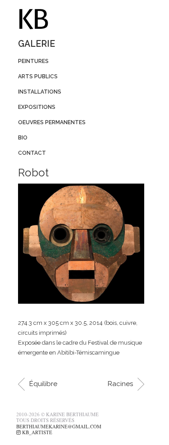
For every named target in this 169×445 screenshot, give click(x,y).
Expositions (36, 107)
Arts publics (38, 76)
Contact (32, 153)
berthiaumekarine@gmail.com (58, 426)
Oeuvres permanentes (52, 122)
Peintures (33, 61)
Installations (39, 92)
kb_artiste (36, 432)
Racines (120, 384)
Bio (22, 138)
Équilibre (43, 384)
